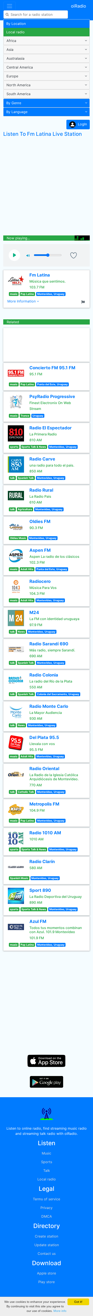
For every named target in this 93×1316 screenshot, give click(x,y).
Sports (46, 1162)
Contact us (47, 1253)
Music (46, 1153)
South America (18, 94)
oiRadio (78, 6)
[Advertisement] (46, 187)
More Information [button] (22, 301)
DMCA (46, 1216)
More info (59, 1311)
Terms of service (46, 1199)
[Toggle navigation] (9, 6)
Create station (46, 1236)
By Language (16, 112)
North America (18, 85)
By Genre (13, 103)
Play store (46, 1282)
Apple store (46, 1273)
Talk (46, 1170)
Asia (9, 49)
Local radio (15, 32)
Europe (12, 76)
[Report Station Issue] (84, 302)
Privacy (46, 1208)
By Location (16, 23)
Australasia (15, 58)
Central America (19, 67)
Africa (11, 40)
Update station (46, 1245)
